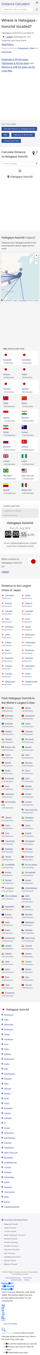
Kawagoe (8, 1187)
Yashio (7, 1034)
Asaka (6, 1064)
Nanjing (28, 786)
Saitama (7, 1054)
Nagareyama (9, 1074)
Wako (6, 1049)
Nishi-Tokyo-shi (11, 1152)
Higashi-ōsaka (31, 681)
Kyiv (9, 1253)
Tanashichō (9, 1148)
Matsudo (8, 1079)
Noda (6, 1098)
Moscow (7, 446)
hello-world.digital (10, 1324)
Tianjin (8, 755)
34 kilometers (8, 363)
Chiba (7, 634)
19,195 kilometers (28, 493)
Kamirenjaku (9, 1177)
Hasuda (7, 1113)
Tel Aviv (10, 1231)
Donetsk (11, 1246)
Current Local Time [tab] (11, 506)
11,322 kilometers (9, 464)
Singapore (9, 888)
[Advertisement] (20, 94)
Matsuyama (10, 681)
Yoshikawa (8, 1039)
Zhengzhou (10, 993)
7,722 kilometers (28, 435)
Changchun (10, 938)
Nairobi (28, 969)
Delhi (27, 755)
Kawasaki (7, 360)
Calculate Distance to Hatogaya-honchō (19, 129)
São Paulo (7, 475)
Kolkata (8, 954)
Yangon (28, 961)
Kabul (7, 969)
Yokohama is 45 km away (15, 63)
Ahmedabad (30, 872)
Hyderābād (10, 864)
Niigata (8, 642)
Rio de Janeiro (31, 864)
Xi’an (7, 786)
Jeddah (8, 946)
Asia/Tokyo (8, 44)
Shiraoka (7, 1172)
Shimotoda (6, 52)
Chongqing (29, 841)
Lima (7, 833)
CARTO (36, 300)
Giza (27, 977)
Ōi (5, 1123)
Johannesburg (31, 888)
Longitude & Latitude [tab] (12, 511)
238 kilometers (9, 377)
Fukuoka (6, 389)
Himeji (27, 674)
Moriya (7, 1202)
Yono (6, 1044)
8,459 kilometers (9, 450)
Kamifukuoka (9, 1138)
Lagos (24, 461)
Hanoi (7, 825)
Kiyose (7, 1128)
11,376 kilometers (28, 464)
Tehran (6, 432)
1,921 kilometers (27, 406)
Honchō (8, 666)
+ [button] (36, 255)
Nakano (7, 1093)
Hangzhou (9, 794)
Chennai (28, 946)
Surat (7, 961)
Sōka (32, 48)
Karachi (28, 747)
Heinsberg (12, 1257)
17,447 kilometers (10, 493)
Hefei (7, 922)
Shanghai (9, 708)
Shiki (6, 1069)
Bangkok (29, 914)
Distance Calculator (16, 4)
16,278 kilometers (10, 478)
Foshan (28, 794)
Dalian (7, 930)
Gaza (15, 1235)
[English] (37, 3)
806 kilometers (27, 392)
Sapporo (25, 389)
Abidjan (8, 880)
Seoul (27, 771)
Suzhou (8, 872)
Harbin (28, 906)
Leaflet (15, 300)
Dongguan (9, 778)
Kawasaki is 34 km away (15, 59)
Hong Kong (10, 841)
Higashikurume (10, 1162)
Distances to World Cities (23, 135)
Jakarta (6, 418)
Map (5, 135)
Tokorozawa (9, 1192)
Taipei (5, 403)
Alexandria (9, 906)
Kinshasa (9, 723)
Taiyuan (28, 985)
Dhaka (8, 771)
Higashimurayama (11, 1207)
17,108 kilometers (28, 478)
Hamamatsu (30, 642)
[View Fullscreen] (36, 262)
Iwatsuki (7, 1088)
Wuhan (8, 763)
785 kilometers (9, 392)
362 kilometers (27, 377)
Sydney (25, 432)
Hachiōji (8, 674)
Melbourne (29, 922)
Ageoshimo (9, 1133)
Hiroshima (9, 627)
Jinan (7, 985)
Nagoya (6, 374)
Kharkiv (11, 1242)
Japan (9, 36)
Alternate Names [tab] (10, 515)
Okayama (9, 658)
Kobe (7, 619)
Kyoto (27, 619)
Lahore (28, 880)
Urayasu (7, 1167)
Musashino (8, 1157)
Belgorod (11, 1224)
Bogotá (6, 490)
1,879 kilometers (9, 406)
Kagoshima (29, 666)
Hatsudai (8, 1118)
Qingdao (28, 849)
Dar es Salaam (11, 896)
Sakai (7, 650)
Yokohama (26, 360)
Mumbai (25, 418)
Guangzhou (30, 716)
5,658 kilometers (28, 421)
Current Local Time (11, 141)
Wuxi (7, 977)
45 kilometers (27, 363)
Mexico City (27, 490)
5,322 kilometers (9, 421)
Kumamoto (29, 650)
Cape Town (30, 938)
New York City (28, 475)
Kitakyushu (29, 634)
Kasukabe (8, 1108)
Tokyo (6, 1103)
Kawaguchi (23, 48)
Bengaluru (29, 817)
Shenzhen (9, 716)
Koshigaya (8, 1029)
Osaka (24, 374)
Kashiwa (7, 1143)
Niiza (6, 1084)
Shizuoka (29, 658)
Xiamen (28, 954)
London (6, 461)
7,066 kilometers (9, 435)
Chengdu (29, 731)
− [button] (36, 258)
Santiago (29, 930)
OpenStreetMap (23, 300)
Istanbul (25, 446)
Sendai (28, 627)
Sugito (6, 1182)
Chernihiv (11, 1250)
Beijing (24, 403)
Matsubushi (9, 1059)
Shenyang (29, 857)
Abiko (6, 1197)
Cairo (27, 778)
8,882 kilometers (28, 450)
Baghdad (9, 849)
